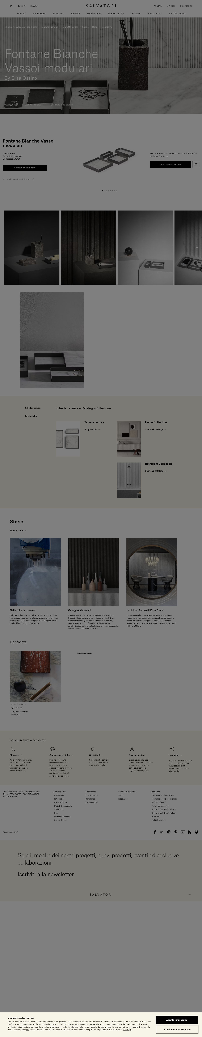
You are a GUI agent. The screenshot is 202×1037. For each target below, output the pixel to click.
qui (27, 1029)
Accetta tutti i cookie (176, 1020)
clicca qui (127, 1029)
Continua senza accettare (177, 1029)
